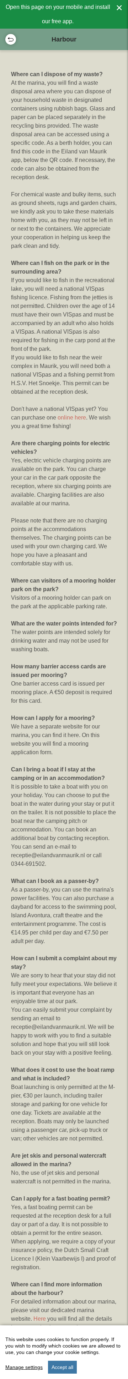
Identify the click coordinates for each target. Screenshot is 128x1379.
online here (72, 417)
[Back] (10, 39)
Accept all (62, 1367)
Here (40, 1319)
